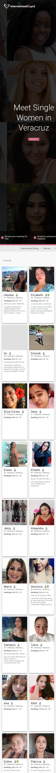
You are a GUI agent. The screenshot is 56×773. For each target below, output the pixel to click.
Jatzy (7, 528)
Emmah (36, 353)
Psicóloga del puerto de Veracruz (15, 362)
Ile (5, 353)
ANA (34, 703)
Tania (34, 645)
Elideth (35, 470)
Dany (34, 411)
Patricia (36, 761)
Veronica (37, 586)
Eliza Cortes (12, 411)
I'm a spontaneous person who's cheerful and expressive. (40, 484)
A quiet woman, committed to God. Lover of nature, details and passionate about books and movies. (41, 310)
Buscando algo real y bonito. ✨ (15, 654)
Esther (8, 761)
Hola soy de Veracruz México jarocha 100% (42, 595)
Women (47, 248)
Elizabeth (37, 295)
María (7, 586)
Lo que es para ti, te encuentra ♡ (42, 304)
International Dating (30, 248)
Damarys (10, 645)
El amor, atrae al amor (12, 770)
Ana (6, 703)
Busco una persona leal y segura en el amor (42, 479)
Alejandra (37, 528)
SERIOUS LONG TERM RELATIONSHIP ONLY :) (15, 304)
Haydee (9, 295)
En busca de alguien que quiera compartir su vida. (42, 770)
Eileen (8, 470)
